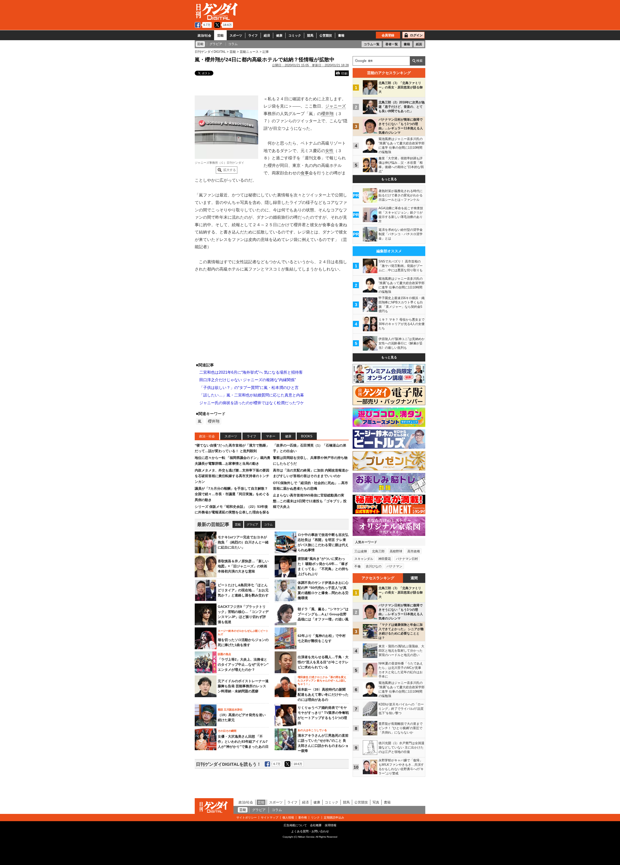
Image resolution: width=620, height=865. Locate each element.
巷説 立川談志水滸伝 (230, 709)
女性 (329, 150)
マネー (270, 436)
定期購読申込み (334, 817)
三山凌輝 (360, 551)
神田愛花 (384, 559)
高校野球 (396, 551)
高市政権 (413, 551)
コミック (294, 35)
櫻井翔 (327, 113)
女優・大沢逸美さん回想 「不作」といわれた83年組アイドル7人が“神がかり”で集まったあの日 (243, 741)
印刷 (344, 73)
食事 (305, 173)
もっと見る (389, 179)
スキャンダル (363, 559)
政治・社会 (207, 436)
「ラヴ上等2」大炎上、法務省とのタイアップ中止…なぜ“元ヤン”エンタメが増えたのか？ (243, 664)
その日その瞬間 (227, 730)
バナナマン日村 (407, 559)
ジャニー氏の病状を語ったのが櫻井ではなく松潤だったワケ (251, 403)
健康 (279, 35)
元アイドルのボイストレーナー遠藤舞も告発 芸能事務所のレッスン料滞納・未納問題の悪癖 (243, 686)
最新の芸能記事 (213, 524)
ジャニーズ (335, 106)
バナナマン (394, 566)
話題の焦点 (224, 654)
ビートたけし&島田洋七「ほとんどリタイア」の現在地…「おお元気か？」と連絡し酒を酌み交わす (243, 590)
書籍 (341, 35)
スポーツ (236, 35)
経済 (267, 35)
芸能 (220, 35)
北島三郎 (378, 551)
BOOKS (306, 436)
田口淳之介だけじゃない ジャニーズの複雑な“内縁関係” (247, 380)
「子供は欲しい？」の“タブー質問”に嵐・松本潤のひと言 (249, 388)
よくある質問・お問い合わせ (310, 831)
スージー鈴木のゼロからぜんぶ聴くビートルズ (243, 632)
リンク (315, 817)
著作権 (302, 817)
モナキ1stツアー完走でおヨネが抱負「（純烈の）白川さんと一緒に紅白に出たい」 (243, 542)
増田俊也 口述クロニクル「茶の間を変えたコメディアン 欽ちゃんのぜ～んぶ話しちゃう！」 (322, 681)
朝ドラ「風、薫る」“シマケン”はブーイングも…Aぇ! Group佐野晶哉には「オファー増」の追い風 (323, 614)
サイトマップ (269, 817)
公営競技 (325, 35)
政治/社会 (204, 35)
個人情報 (288, 817)
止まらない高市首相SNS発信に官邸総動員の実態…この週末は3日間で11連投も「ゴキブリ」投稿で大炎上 (310, 501)
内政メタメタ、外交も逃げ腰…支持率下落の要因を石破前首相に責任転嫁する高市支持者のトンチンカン (232, 476)
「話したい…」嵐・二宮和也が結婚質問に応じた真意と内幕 (251, 395)
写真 (375, 802)
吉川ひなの (373, 566)
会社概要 (316, 825)
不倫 (357, 566)
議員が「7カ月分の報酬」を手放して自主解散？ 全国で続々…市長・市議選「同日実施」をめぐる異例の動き (232, 494)
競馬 (310, 35)
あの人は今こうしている (312, 730)
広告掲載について (295, 825)
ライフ (253, 35)
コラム (268, 524)
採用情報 (330, 825)
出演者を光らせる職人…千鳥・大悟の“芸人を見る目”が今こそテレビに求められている (323, 662)
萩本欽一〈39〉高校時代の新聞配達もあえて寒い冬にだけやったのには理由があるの (323, 694)
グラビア (252, 524)
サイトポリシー (246, 817)
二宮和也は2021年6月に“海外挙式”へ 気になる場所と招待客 (251, 372)
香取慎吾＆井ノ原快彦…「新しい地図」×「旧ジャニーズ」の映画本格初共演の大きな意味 (243, 566)
